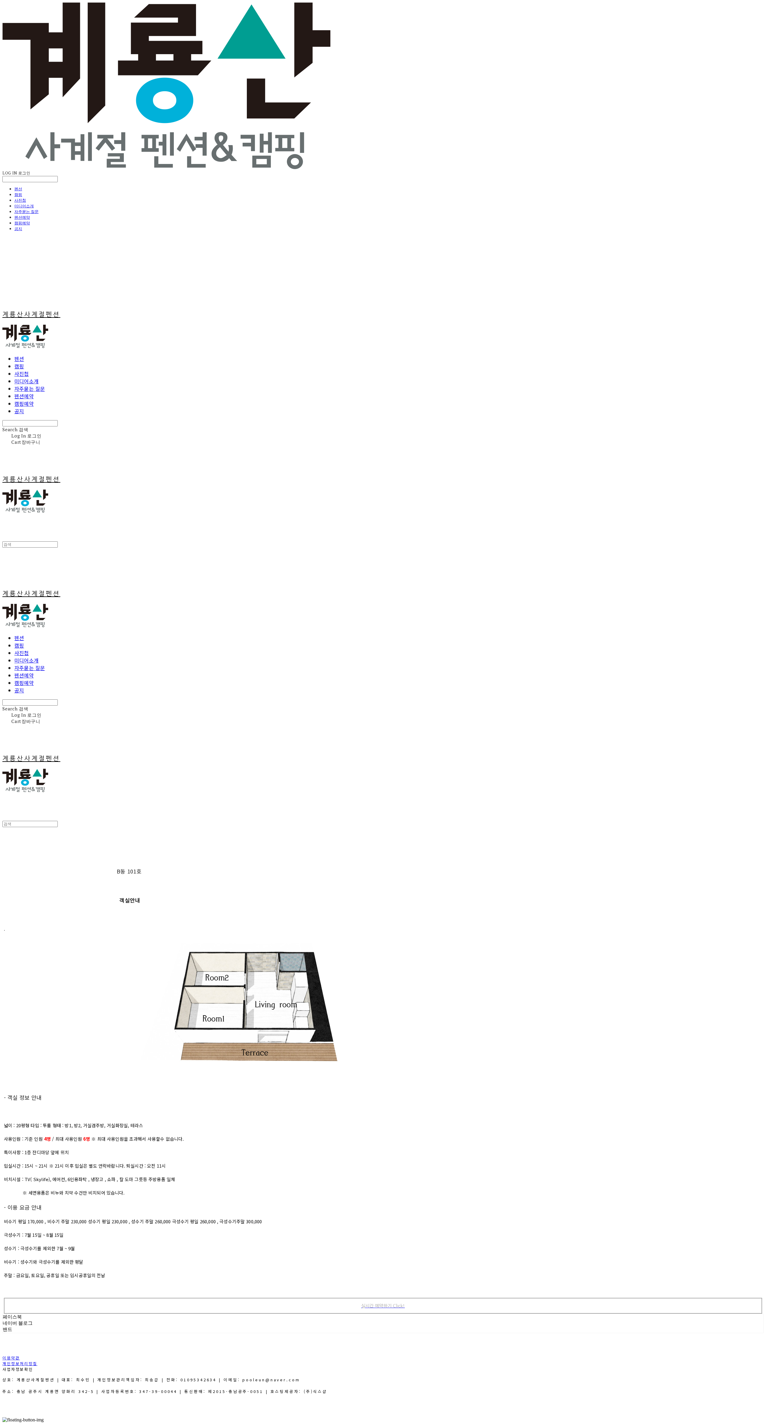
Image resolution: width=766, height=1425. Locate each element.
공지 (18, 228)
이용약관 (11, 1358)
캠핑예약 (22, 223)
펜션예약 (22, 217)
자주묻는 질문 (26, 211)
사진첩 (20, 200)
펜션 (18, 189)
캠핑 (18, 194)
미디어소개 (24, 206)
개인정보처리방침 (19, 1363)
